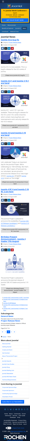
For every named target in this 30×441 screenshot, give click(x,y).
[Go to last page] (14, 331)
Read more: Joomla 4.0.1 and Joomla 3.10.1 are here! (15, 126)
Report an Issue (17, 424)
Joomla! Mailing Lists (8, 370)
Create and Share (7, 350)
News (24, 28)
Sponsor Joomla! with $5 (19, 422)
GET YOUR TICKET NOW (15, 20)
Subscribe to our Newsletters (12, 402)
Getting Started (6, 347)
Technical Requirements (9, 380)
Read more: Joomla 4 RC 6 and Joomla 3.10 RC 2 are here (15, 230)
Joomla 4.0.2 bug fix (10, 40)
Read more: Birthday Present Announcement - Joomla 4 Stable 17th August (15, 290)
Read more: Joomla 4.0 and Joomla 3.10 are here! (15, 183)
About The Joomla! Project (9, 356)
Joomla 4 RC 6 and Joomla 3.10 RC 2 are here (15, 190)
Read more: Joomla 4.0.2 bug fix (15, 75)
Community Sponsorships (9, 393)
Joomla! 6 (18, 28)
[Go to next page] (11, 331)
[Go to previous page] (5, 331)
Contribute (5, 31)
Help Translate (7, 424)
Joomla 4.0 (10, 176)
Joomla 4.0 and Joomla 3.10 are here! (13, 134)
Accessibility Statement (10, 420)
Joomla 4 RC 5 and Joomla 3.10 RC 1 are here (16, 297)
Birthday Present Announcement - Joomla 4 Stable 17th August (13, 239)
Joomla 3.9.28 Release (9, 303)
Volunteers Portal (7, 397)
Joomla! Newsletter (7, 373)
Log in (25, 424)
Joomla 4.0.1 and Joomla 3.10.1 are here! (15, 82)
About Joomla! (12, 25)
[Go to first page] (2, 331)
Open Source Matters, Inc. (18, 431)
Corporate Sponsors (8, 390)
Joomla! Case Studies (8, 364)
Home (3, 25)
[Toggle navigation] (3, 1)
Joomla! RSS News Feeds (9, 376)
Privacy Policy (22, 420)
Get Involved (6, 353)
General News (7, 316)
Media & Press (14, 31)
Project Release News (15, 42)
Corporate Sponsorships (9, 387)
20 (8, 332)
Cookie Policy (7, 422)
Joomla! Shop (6, 367)
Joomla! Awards (6, 361)
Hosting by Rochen (15, 440)
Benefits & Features (7, 28)
